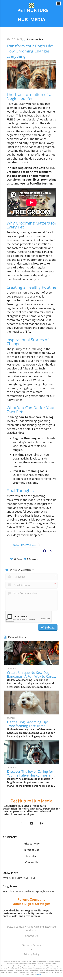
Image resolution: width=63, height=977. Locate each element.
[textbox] (31, 15)
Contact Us (31, 936)
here (39, 974)
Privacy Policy (31, 954)
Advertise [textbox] (31, 856)
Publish (49, 627)
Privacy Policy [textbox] (32, 843)
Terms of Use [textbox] (31, 850)
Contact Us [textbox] (31, 862)
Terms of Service (31, 945)
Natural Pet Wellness (24, 545)
